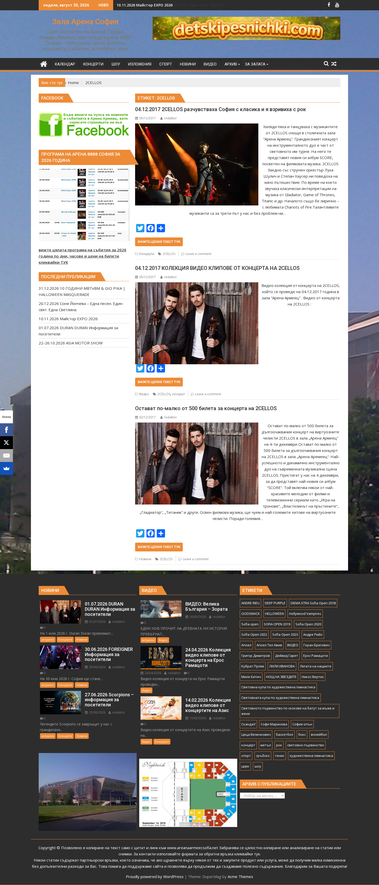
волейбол (319, 734)
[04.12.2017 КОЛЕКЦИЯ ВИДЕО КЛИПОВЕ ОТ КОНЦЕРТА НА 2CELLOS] (196, 285)
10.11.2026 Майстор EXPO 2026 (144, 5)
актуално (48, 639)
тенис (279, 755)
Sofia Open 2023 (285, 634)
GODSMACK (250, 613)
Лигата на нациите (315, 666)
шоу (257, 766)
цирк (245, 766)
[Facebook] (6, 429)
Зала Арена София (85, 21)
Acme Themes (240, 876)
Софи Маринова (274, 724)
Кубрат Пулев (252, 666)
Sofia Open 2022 (254, 634)
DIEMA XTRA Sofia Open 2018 (313, 603)
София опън (302, 724)
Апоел (246, 645)
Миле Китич (251, 676)
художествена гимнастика (311, 755)
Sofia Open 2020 (308, 624)
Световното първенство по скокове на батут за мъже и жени (287, 711)
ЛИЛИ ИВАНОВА (282, 666)
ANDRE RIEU (250, 603)
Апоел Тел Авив (269, 645)
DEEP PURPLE (275, 603)
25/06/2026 (96, 712)
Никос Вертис (313, 676)
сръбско (263, 755)
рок (279, 745)
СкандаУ (248, 724)
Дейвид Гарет (286, 655)
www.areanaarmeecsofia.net (192, 847)
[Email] (6, 455)
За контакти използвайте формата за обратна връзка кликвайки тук (197, 853)
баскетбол (284, 734)
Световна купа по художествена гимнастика (278, 687)
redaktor (170, 118)
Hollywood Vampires (305, 613)
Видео (144, 394)
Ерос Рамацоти (315, 655)
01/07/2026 (96, 621)
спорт (246, 755)
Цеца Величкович (256, 734)
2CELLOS (169, 254)
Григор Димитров (255, 655)
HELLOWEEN (274, 613)
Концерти (146, 254)
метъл (265, 745)
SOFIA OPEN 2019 (277, 624)
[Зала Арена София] (44, 63)
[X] (6, 442)
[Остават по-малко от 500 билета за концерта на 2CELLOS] (196, 425)
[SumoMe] (6, 468)
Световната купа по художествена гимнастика (280, 697)
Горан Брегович (316, 645)
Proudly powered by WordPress (155, 876)
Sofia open (250, 624)
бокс (302, 734)
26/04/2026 (152, 673)
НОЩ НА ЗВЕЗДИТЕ (281, 676)
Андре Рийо (313, 634)
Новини (145, 559)
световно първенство (305, 745)
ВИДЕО (292, 645)
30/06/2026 (96, 667)
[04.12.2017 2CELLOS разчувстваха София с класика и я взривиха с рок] (196, 126)
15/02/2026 (197, 718)
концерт (178, 394)
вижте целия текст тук (159, 242)
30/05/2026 (197, 617)
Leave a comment (198, 254)
